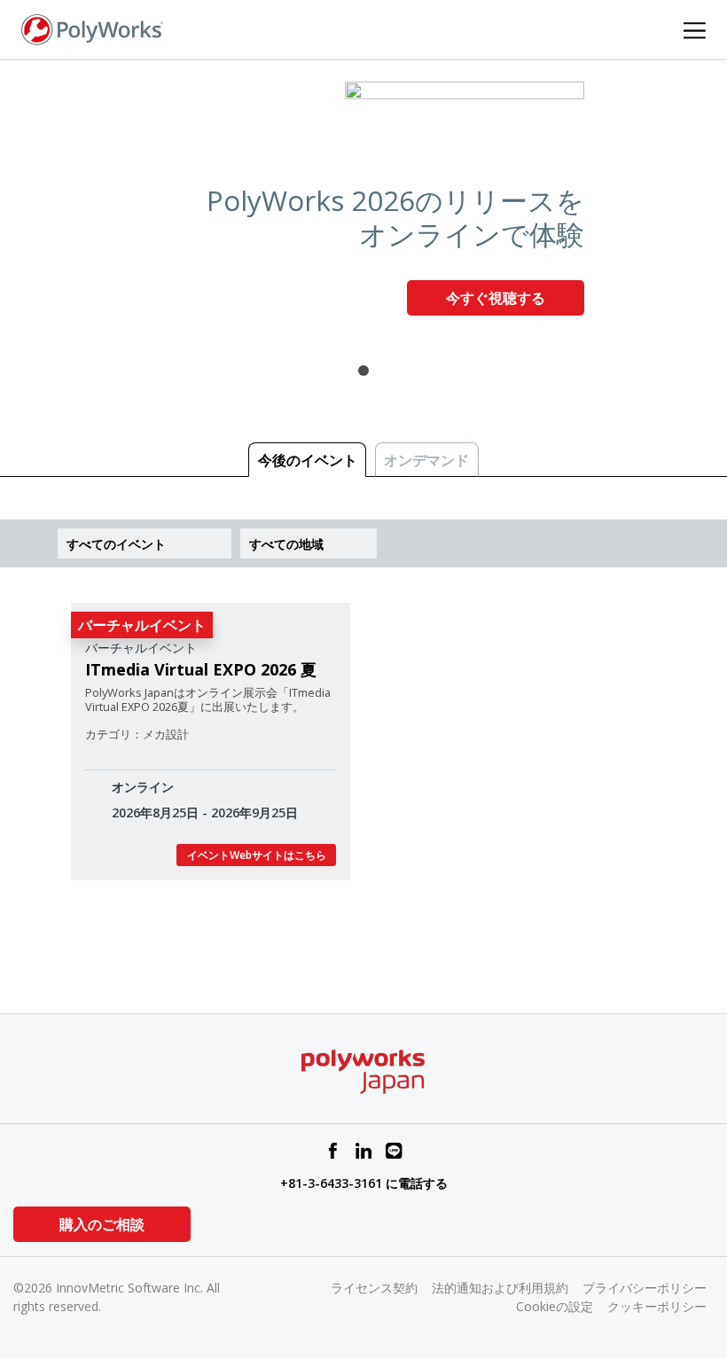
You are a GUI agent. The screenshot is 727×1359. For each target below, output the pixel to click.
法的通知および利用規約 (500, 1287)
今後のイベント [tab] (307, 460)
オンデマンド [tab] (426, 460)
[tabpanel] (363, 205)
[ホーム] (92, 28)
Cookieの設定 (554, 1306)
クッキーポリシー (657, 1306)
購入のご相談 (102, 1224)
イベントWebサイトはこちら (256, 855)
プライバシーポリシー (644, 1287)
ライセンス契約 (374, 1287)
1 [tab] (363, 370)
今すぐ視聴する (495, 298)
